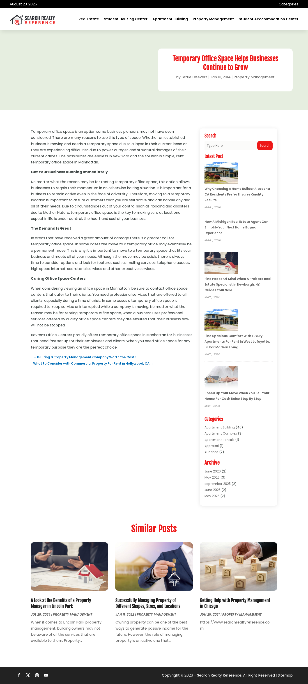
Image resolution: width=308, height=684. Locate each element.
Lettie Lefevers (194, 77)
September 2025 (218, 484)
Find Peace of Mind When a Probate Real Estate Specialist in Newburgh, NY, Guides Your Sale (238, 284)
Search (265, 145)
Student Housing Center (125, 19)
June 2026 (213, 471)
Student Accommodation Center (268, 19)
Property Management (213, 19)
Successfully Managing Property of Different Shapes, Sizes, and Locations (147, 603)
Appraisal (212, 446)
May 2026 (212, 477)
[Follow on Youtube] (46, 675)
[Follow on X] (28, 675)
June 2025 (213, 490)
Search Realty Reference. (219, 675)
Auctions (211, 452)
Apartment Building (170, 19)
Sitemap (285, 675)
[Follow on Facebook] (19, 675)
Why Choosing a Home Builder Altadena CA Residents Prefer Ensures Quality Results (237, 194)
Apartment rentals (219, 439)
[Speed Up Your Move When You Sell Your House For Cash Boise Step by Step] (221, 378)
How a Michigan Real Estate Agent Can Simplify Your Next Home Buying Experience (236, 227)
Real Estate (88, 19)
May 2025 (212, 496)
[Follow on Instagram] (37, 675)
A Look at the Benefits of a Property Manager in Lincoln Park (61, 603)
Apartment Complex (221, 433)
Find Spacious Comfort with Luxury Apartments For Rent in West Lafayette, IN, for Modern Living (237, 341)
